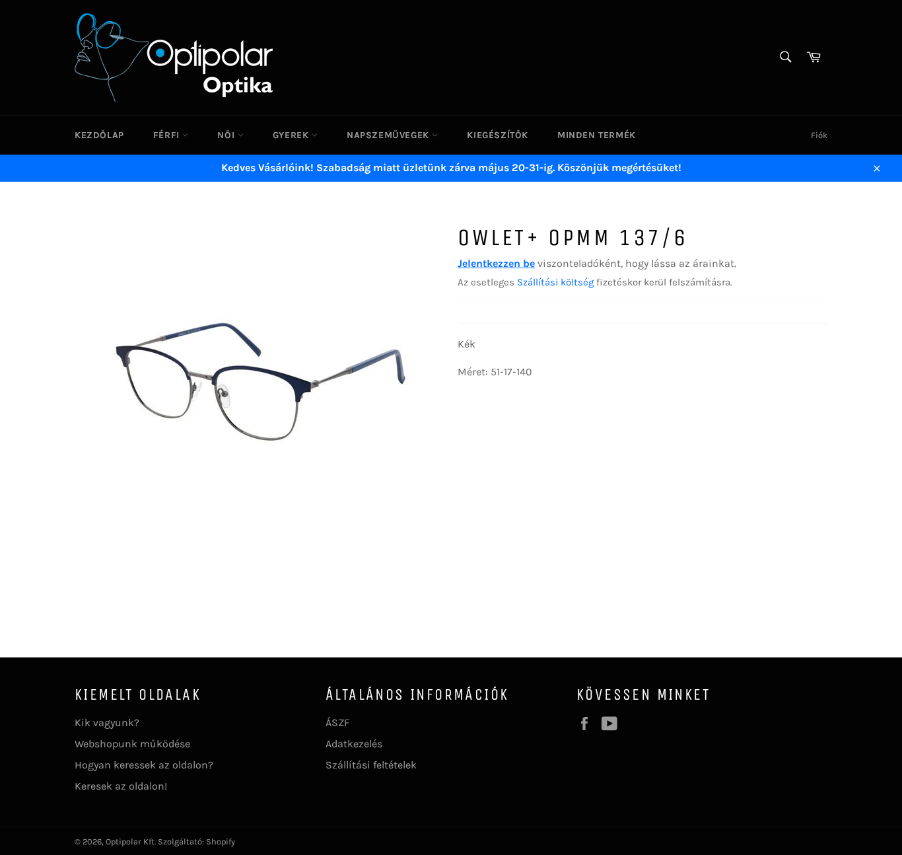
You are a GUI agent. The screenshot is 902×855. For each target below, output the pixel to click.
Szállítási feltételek (371, 765)
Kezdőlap (99, 135)
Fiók (819, 135)
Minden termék (596, 135)
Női (227, 135)
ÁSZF (337, 722)
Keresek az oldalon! (121, 786)
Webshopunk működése (132, 743)
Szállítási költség (555, 282)
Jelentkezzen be (496, 263)
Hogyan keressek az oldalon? (144, 765)
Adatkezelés (354, 743)
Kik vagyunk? (107, 722)
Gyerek (292, 135)
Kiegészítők (497, 135)
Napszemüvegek (389, 135)
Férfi (168, 135)
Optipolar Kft (130, 841)
